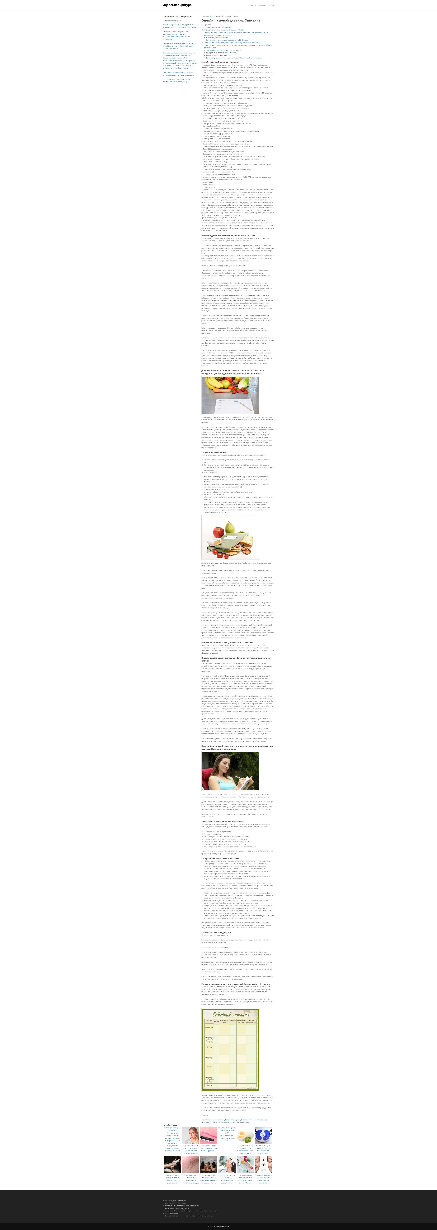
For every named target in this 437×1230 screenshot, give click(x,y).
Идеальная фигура (177, 5)
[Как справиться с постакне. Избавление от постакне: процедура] (190, 1173)
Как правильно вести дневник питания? (221, 53)
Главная (253, 5)
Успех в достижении (249, 1120)
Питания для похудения (219, 1122)
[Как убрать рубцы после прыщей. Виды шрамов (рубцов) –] (208, 1143)
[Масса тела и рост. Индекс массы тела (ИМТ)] (227, 1133)
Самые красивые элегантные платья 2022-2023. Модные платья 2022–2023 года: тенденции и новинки (179, 46)
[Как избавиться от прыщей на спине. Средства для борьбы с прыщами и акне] (208, 1173)
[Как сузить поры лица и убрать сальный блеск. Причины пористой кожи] (263, 1173)
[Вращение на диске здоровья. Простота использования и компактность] (263, 1143)
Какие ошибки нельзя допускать (218, 55)
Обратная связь (171, 1213)
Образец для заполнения (239, 1122)
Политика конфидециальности (177, 1208)
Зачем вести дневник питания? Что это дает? (223, 50)
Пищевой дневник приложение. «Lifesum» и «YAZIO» (224, 30)
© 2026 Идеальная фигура (175, 1201)
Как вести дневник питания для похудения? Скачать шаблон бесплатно (234, 58)
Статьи (271, 5)
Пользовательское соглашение (186, 1206)
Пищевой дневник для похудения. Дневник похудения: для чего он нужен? (232, 43)
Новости (262, 5)
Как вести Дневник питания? (217, 37)
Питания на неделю (232, 1120)
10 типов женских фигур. (172, 20)
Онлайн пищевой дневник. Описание (218, 27)
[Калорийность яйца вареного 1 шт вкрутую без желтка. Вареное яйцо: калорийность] (245, 1143)
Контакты (169, 1206)
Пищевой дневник (217, 1120)
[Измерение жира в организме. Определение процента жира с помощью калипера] (172, 1138)
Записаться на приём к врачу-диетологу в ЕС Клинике (227, 40)
